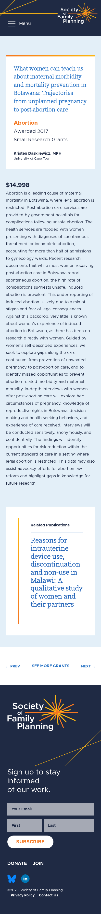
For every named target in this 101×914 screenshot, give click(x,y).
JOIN (38, 863)
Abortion (26, 123)
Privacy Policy (23, 895)
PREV (14, 666)
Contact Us (48, 895)
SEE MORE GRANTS (50, 666)
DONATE (17, 863)
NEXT (86, 666)
